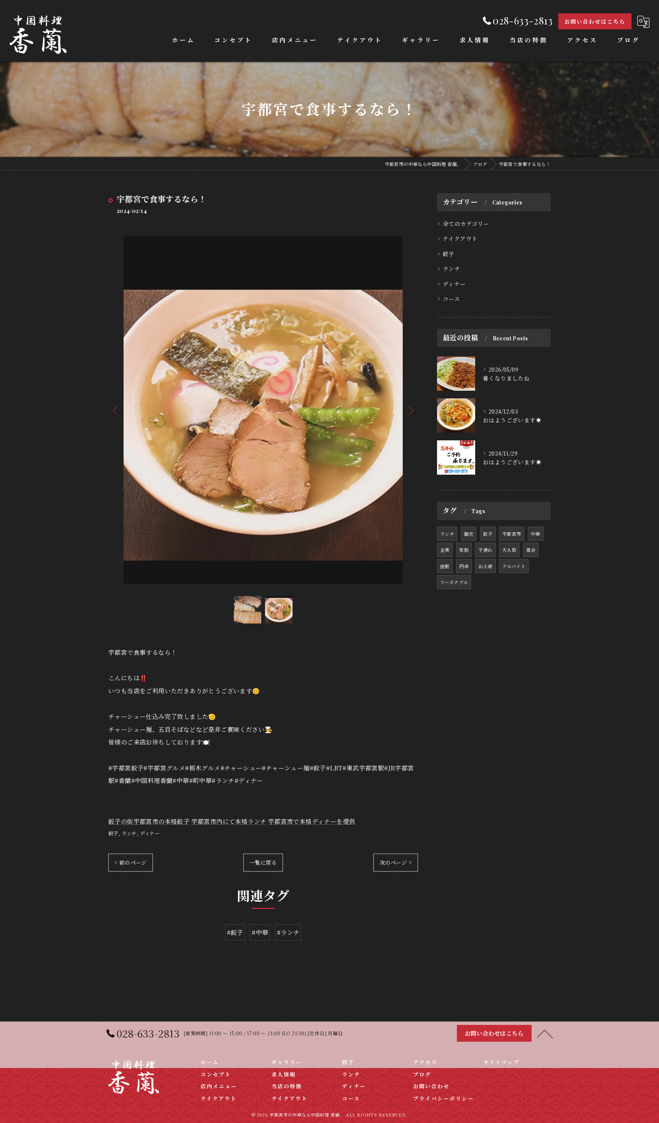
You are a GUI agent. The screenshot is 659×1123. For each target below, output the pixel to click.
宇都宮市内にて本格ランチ (229, 821)
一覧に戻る (263, 862)
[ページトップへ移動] (545, 1033)
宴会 (531, 549)
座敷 (445, 566)
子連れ (485, 549)
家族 (464, 549)
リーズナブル (454, 582)
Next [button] (410, 410)
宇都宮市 (511, 533)
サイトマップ (501, 1062)
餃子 (113, 833)
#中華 (260, 932)
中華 (535, 533)
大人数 (509, 549)
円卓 (464, 566)
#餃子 (235, 932)
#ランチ (288, 932)
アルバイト (514, 566)
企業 (445, 549)
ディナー (150, 833)
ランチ (129, 833)
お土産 (485, 566)
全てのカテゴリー (466, 223)
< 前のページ (130, 862)
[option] (263, 409)
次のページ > (395, 862)
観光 (469, 533)
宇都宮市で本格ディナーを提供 (311, 821)
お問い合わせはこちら (594, 21)
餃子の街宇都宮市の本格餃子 (149, 821)
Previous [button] (116, 410)
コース (451, 299)
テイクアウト (460, 238)
